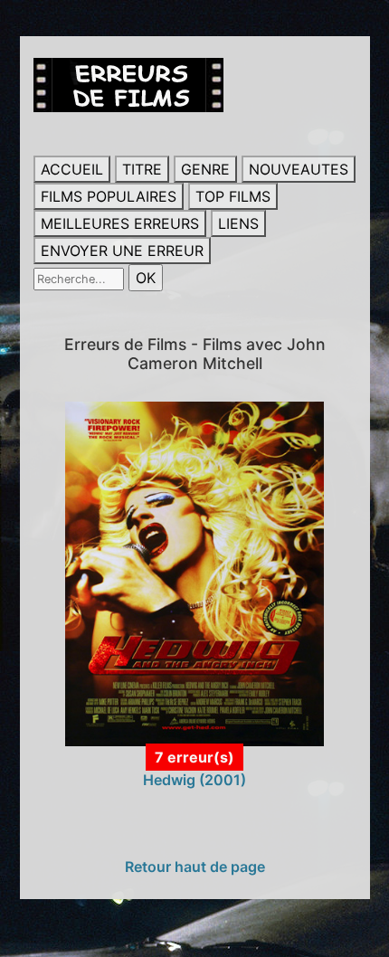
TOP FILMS (232, 196)
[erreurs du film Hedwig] (194, 573)
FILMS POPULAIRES (108, 196)
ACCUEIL (72, 169)
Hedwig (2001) (194, 780)
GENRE (205, 169)
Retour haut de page (195, 867)
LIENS (238, 223)
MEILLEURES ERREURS (120, 223)
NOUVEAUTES (298, 169)
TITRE (142, 169)
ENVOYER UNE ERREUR (122, 251)
